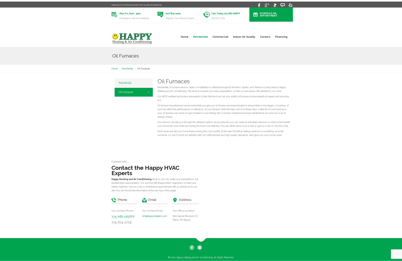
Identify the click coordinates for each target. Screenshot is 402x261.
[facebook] (259, 5)
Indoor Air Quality (244, 36)
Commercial (220, 36)
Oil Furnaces (126, 92)
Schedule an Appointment (268, 14)
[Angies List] (282, 5)
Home (184, 36)
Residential (200, 36)
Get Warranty (173, 13)
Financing (281, 36)
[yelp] (290, 5)
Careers (265, 36)
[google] (267, 5)
